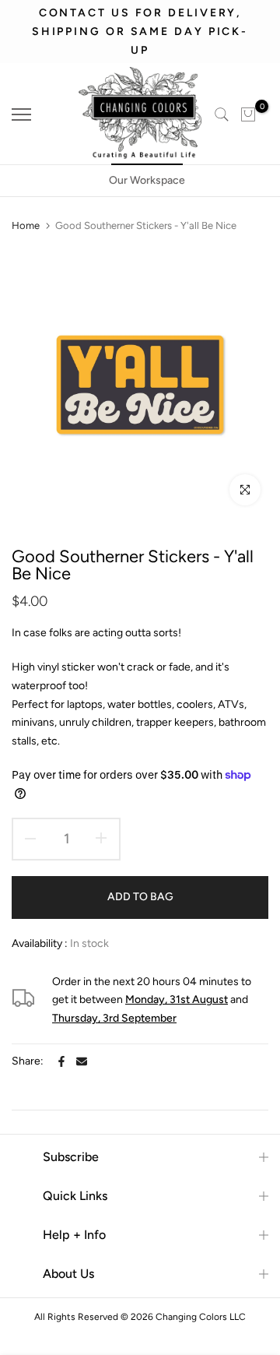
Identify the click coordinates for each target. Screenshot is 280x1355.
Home (26, 225)
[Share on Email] (81, 1061)
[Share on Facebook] (61, 1061)
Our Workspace (147, 180)
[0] (248, 114)
